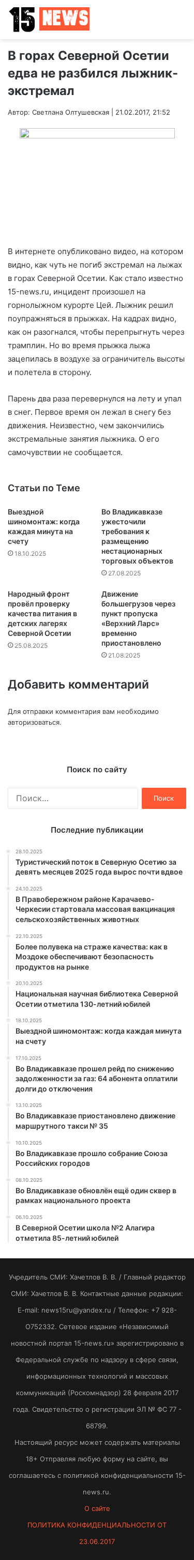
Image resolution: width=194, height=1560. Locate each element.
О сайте (97, 1508)
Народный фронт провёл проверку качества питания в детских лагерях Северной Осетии (42, 613)
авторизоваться (33, 722)
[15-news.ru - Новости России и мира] (49, 19)
